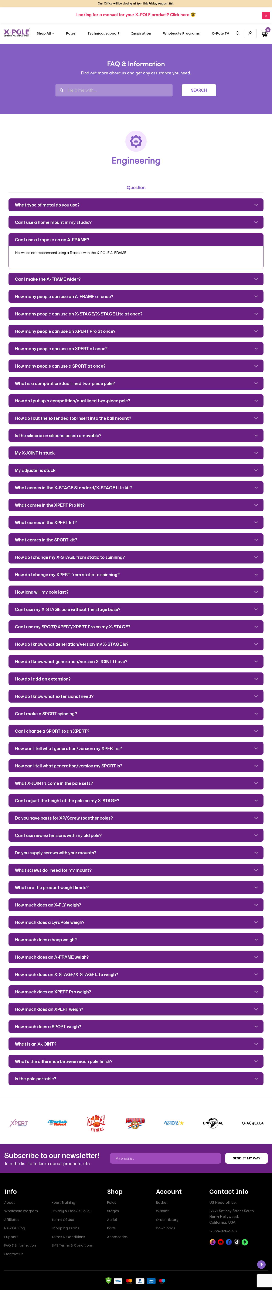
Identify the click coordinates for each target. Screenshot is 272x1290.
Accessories (117, 1236)
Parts (111, 1228)
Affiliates (11, 1219)
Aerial (112, 1219)
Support (11, 1236)
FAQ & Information (20, 1245)
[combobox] (114, 90)
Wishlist (162, 1211)
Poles (111, 1202)
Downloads (165, 1228)
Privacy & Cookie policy (71, 1211)
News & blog (14, 1228)
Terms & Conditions (68, 1236)
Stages (113, 1211)
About (9, 1202)
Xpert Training (63, 1202)
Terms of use (62, 1219)
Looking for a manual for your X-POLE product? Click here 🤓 (136, 15)
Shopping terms (65, 1228)
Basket (161, 1202)
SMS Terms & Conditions (72, 1245)
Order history (167, 1219)
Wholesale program (21, 1211)
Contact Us (13, 1254)
